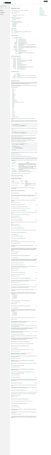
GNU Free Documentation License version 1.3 (22, 416)
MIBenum (23, 274)
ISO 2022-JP (13, 99)
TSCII (12, 108)
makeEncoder (19, 47)
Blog (42, 1)
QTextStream (23, 135)
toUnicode (19, 50)
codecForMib (13, 23)
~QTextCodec (13, 19)
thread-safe (19, 21)
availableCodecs (14, 24)
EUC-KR (13, 92)
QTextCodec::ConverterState (18, 322)
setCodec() (28, 135)
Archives (47, 2)
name (19, 49)
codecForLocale (14, 26)
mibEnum (19, 48)
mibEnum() (13, 168)
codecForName (14, 22)
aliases (19, 37)
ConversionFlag (15, 31)
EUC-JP (13, 91)
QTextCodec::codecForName (27, 212)
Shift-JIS (13, 106)
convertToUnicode (19, 77)
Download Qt (45, 1)
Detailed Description (41, 14)
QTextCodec (18, 73)
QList (12, 204)
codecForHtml (18, 60)
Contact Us (41, 1)
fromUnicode (19, 42)
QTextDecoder (25, 140)
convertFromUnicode (19, 75)
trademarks (16, 417)
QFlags (22, 187)
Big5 (12, 88)
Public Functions (41, 10)
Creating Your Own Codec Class (43, 15)
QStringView (21, 238)
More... (28, 10)
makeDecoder (19, 46)
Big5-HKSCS (13, 89)
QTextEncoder (21, 173)
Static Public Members (42, 11)
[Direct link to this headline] (16, 28)
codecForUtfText (19, 66)
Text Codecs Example (27, 173)
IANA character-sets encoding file (22, 164)
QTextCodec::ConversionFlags (28, 360)
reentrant (20, 17)
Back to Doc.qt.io (5, 1)
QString (22, 232)
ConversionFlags (16, 32)
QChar (21, 227)
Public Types (40, 9)
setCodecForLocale (14, 18)
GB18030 (13, 93)
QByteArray (14, 204)
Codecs (35, 135)
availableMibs (14, 25)
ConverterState (15, 30)
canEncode (19, 41)
